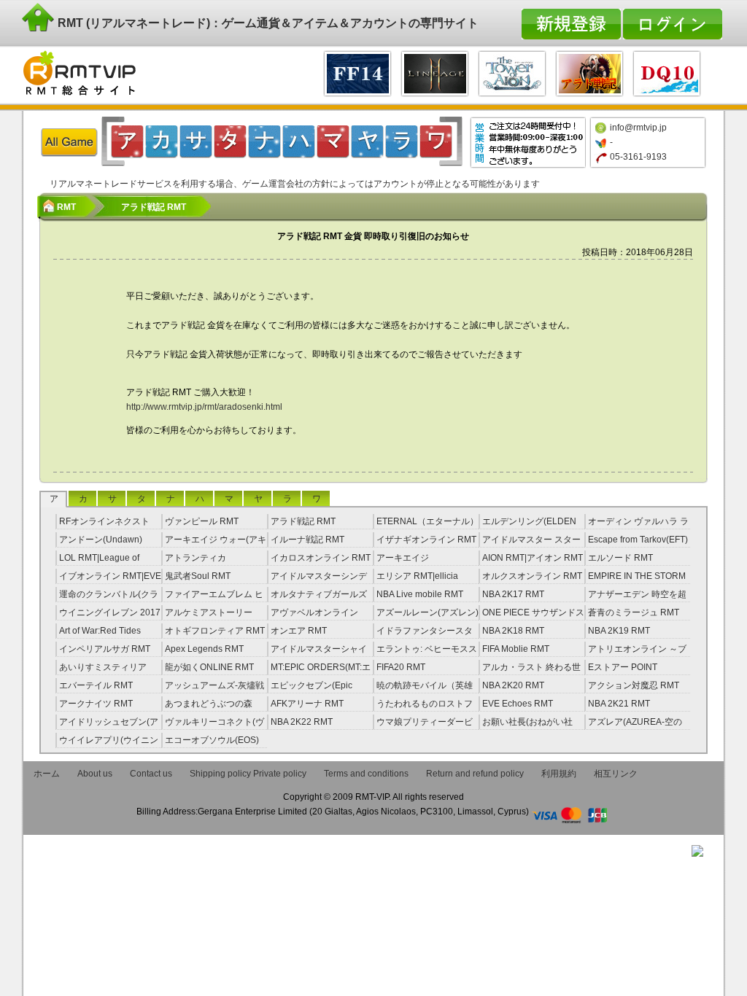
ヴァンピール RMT (202, 521)
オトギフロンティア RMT (215, 631)
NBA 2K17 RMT (513, 594)
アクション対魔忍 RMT (633, 685)
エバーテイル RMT (96, 685)
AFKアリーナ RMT (307, 704)
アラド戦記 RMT (303, 521)
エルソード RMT (620, 558)
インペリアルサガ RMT (104, 649)
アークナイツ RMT (96, 704)
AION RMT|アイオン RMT (532, 558)
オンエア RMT (299, 631)
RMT (66, 207)
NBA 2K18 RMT (513, 631)
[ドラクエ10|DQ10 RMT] (666, 71)
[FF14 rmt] (357, 71)
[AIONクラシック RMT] (512, 71)
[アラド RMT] (589, 71)
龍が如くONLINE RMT (209, 667)
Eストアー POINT (622, 667)
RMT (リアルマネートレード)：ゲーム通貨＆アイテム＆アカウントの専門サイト (267, 23)
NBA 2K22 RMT (302, 722)
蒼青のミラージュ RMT (633, 612)
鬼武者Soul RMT (198, 576)
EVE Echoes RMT (517, 704)
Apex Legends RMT (204, 649)
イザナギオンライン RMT (426, 539)
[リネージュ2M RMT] (434, 71)
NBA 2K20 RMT (513, 685)
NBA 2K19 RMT (619, 631)
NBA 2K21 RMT (619, 704)
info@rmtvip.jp (638, 127)
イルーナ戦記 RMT (307, 539)
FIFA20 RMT (400, 667)
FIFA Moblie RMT (515, 649)
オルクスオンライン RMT (532, 576)
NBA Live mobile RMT (419, 594)
